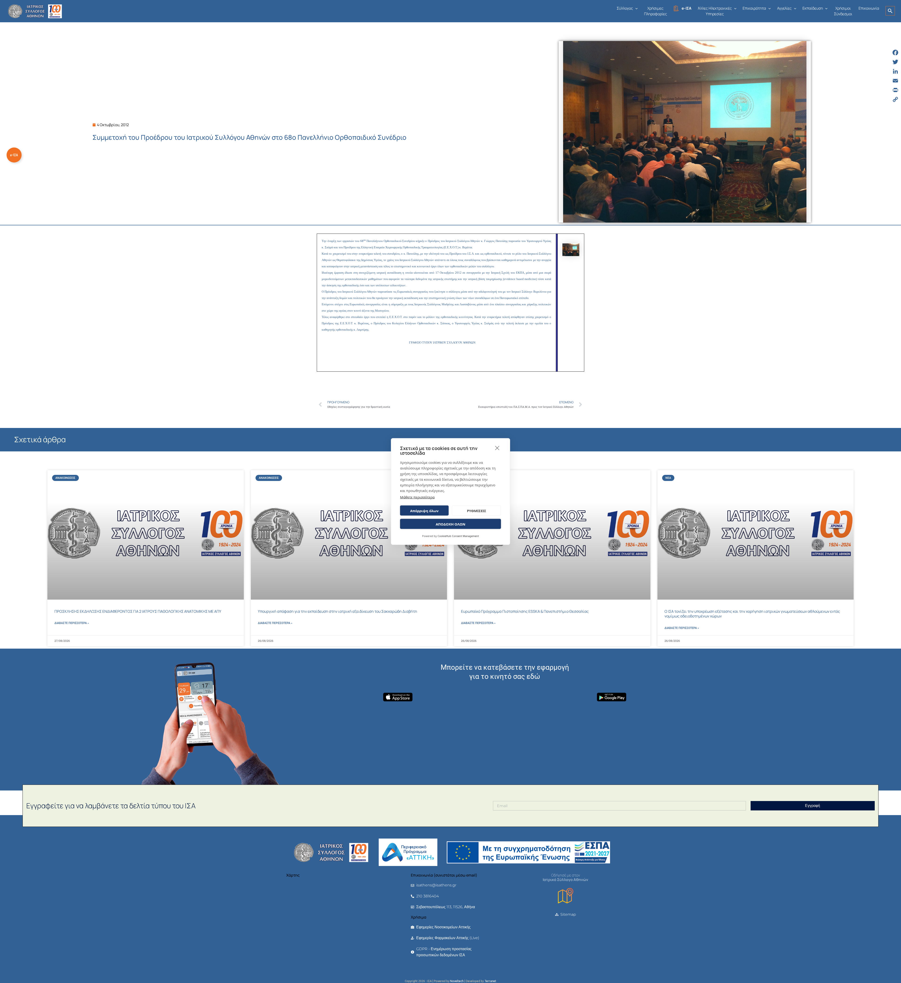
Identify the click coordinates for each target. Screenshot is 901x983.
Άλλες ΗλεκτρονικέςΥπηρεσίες (715, 11)
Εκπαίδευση (812, 8)
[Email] (895, 80)
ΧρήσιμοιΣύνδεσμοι (843, 11)
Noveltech (457, 981)
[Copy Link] (895, 99)
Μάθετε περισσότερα (417, 497)
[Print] (895, 90)
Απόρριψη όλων (424, 510)
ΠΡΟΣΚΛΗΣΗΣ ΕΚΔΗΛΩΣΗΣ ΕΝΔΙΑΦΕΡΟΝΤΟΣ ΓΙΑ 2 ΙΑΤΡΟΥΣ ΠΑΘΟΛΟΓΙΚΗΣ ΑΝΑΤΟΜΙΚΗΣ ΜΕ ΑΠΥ (137, 611)
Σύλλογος (625, 8)
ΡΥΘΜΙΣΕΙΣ (476, 510)
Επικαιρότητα (754, 8)
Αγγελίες (784, 8)
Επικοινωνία (869, 8)
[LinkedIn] (895, 71)
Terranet (490, 981)
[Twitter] (895, 62)
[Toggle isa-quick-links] (14, 155)
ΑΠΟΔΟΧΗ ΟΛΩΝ (450, 524)
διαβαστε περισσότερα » (71, 623)
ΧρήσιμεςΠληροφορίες (655, 11)
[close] (497, 448)
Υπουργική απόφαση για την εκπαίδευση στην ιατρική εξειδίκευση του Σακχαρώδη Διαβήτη (337, 611)
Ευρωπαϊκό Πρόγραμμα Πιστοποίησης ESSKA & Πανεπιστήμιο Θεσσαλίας (525, 611)
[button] (635, 8)
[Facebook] (895, 52)
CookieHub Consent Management (458, 536)
